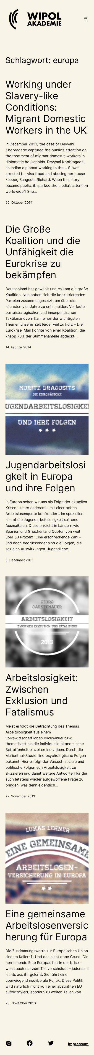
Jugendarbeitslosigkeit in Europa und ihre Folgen (45, 476)
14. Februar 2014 (18, 347)
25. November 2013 (20, 1003)
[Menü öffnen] (86, 18)
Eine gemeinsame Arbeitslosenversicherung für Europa (46, 925)
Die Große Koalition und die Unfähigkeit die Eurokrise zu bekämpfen (42, 252)
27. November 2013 (20, 796)
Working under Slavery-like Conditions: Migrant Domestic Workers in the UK (46, 107)
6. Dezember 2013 (19, 560)
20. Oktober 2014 (18, 202)
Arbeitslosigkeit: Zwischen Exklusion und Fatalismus (41, 695)
